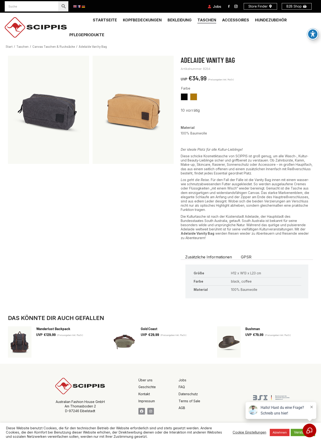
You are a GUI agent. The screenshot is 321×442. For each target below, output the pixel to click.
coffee (193, 96)
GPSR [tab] (246, 257)
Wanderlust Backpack (53, 329)
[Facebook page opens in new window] (229, 6)
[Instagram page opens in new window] (236, 6)
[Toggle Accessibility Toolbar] (312, 34)
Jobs (217, 6)
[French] (79, 6)
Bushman (252, 329)
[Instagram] (150, 411)
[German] (84, 6)
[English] (75, 6)
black (184, 96)
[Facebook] (141, 411)
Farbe (185, 88)
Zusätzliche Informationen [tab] (208, 257)
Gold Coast (149, 329)
